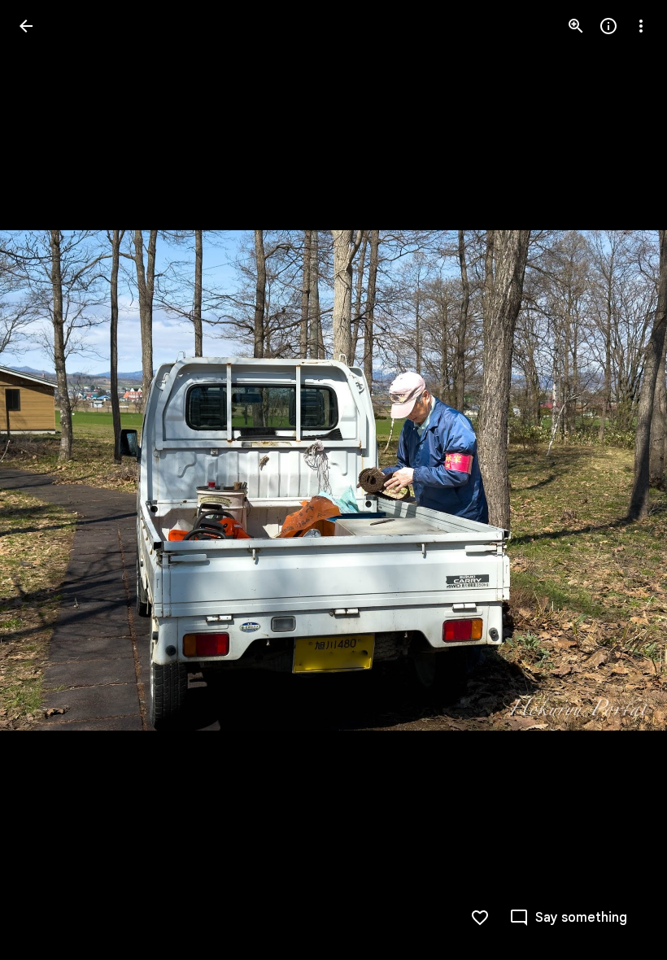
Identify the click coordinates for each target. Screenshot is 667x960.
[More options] (641, 26)
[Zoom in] (576, 26)
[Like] (480, 917)
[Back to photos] (26, 26)
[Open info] (608, 26)
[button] (45, 480)
